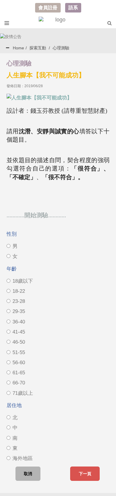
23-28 (18, 301)
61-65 (18, 372)
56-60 (18, 362)
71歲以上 (22, 393)
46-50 (18, 342)
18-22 (18, 291)
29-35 (18, 311)
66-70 (18, 383)
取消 (28, 473)
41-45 (18, 332)
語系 (73, 7)
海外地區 (22, 458)
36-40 (18, 322)
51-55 (18, 352)
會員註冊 (47, 7)
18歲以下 (22, 281)
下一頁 (85, 473)
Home (18, 48)
